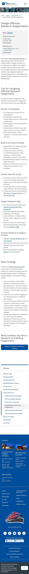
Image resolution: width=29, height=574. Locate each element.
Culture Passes (7, 386)
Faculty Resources (16, 15)
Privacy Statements (14, 551)
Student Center (6, 493)
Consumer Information (15, 548)
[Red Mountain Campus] (21, 448)
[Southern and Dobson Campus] (8, 447)
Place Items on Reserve (12, 402)
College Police (20, 501)
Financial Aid (5, 505)
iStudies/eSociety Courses (11, 383)
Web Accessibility (14, 557)
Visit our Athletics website (14, 527)
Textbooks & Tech (8, 380)
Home (2, 15)
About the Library (8, 417)
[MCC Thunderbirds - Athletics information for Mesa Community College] (14, 518)
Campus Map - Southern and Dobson (7, 466)
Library (2, 9)
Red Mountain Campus (21, 454)
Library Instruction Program (13, 396)
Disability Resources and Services (21, 491)
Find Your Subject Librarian (13, 399)
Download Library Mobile (10, 389)
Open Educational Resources (13, 410)
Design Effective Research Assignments (13, 406)
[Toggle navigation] (25, 3)
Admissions (5, 502)
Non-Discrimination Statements (14, 554)
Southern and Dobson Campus (7, 454)
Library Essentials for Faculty (13, 413)
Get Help (4, 499)
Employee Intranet (21, 504)
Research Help (7, 374)
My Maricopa (5, 496)
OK (24, 568)
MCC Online (6, 474)
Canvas (4, 491)
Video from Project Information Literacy (14, 347)
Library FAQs (7, 420)
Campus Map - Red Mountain (20, 465)
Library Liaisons (7, 42)
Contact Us (6, 423)
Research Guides (8, 377)
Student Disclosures (21, 495)
